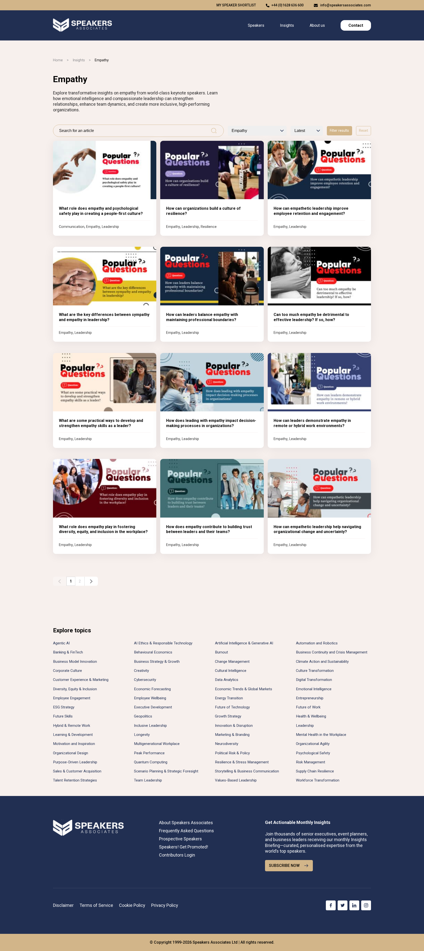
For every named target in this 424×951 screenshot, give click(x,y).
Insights (287, 25)
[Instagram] (366, 905)
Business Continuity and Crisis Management (331, 652)
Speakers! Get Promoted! (183, 846)
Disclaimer (63, 905)
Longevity (142, 734)
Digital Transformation (314, 679)
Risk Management (310, 762)
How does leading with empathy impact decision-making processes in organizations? (211, 423)
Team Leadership (148, 780)
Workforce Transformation (317, 780)
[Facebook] (331, 905)
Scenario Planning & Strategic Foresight (166, 771)
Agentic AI (61, 643)
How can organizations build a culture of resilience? (203, 211)
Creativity (141, 670)
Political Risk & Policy (232, 753)
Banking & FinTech (68, 652)
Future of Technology (232, 707)
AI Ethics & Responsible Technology (163, 643)
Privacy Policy (164, 905)
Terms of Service (96, 905)
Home (58, 60)
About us (317, 25)
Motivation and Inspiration (74, 744)
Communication (71, 227)
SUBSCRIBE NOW (284, 865)
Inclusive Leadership (150, 725)
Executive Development (153, 707)
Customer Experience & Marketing (80, 679)
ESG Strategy (63, 707)
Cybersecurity (145, 679)
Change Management (232, 661)
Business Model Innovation (75, 661)
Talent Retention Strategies (75, 780)
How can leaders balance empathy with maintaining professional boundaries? (202, 317)
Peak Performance (149, 753)
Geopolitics (143, 716)
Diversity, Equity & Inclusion (75, 689)
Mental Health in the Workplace (321, 734)
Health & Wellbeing (311, 716)
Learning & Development (73, 734)
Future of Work (308, 707)
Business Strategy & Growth (157, 661)
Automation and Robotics (317, 643)
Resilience (209, 227)
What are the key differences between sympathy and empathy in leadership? (104, 317)
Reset (363, 131)
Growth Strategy (228, 716)
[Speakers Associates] (82, 25)
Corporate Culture (67, 670)
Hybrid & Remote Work (71, 725)
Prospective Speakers (180, 838)
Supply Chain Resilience (315, 771)
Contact (355, 25)
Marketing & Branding (232, 734)
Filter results (339, 131)
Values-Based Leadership (236, 780)
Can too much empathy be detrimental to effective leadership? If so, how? (311, 317)
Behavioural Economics (153, 652)
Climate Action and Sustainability (322, 661)
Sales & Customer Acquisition (77, 771)
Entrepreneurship (309, 698)
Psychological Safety (313, 753)
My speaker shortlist (236, 5)
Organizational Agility (313, 744)
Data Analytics (226, 679)
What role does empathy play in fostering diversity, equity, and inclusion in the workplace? (103, 529)
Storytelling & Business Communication (247, 771)
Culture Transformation (315, 670)
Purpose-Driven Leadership (75, 762)
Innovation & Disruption (234, 725)
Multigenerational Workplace (157, 744)
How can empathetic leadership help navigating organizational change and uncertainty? (317, 529)
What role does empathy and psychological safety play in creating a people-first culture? (101, 211)
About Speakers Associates (186, 822)
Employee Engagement (71, 698)
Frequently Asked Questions (186, 830)
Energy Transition (229, 698)
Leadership (110, 227)
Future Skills (63, 716)
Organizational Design (70, 753)
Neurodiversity (226, 744)
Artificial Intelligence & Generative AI (244, 643)
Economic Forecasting (152, 689)
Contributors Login (177, 855)
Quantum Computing (150, 762)
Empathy (93, 227)
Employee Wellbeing (150, 698)
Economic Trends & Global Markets (243, 689)
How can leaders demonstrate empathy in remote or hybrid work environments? (312, 423)
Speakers (256, 25)
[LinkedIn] (354, 905)
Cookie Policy (132, 905)
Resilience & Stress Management (242, 762)
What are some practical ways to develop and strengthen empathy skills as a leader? (101, 423)
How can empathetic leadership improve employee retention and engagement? (311, 211)
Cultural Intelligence (230, 670)
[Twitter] (342, 905)
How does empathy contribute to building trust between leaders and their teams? (209, 529)
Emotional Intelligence (313, 689)
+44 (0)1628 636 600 (287, 5)
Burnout (221, 652)
